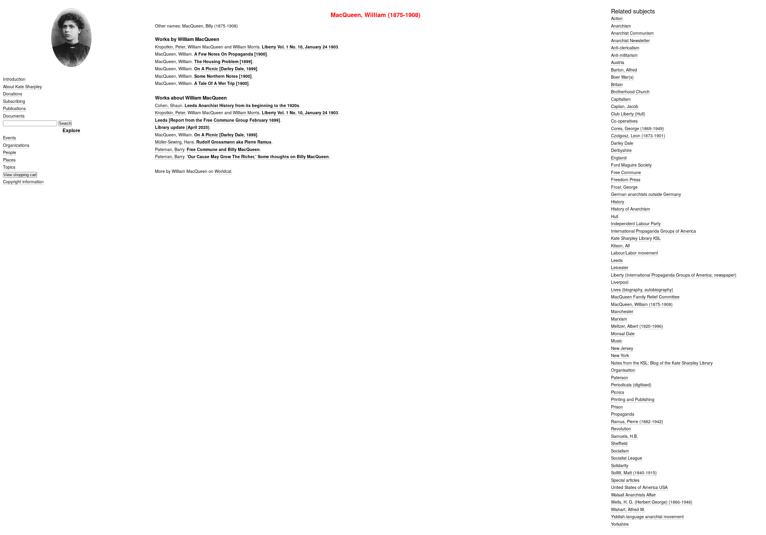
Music (616, 341)
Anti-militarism (624, 55)
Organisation (623, 370)
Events (9, 138)
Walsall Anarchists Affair (633, 495)
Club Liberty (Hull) (628, 114)
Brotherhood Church (630, 91)
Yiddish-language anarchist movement (647, 516)
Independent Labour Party (636, 223)
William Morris (246, 47)
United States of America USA (639, 487)
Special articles (625, 480)
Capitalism (621, 99)
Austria (617, 62)
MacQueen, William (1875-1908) (642, 304)
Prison (617, 407)
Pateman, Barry (169, 149)
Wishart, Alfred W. (628, 509)
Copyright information (23, 182)
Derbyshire (621, 150)
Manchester (622, 311)
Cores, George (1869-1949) (637, 128)
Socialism (620, 451)
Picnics (617, 392)
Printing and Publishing (632, 399)
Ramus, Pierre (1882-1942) (637, 421)
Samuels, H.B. (624, 436)
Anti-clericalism (625, 48)
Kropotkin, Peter (170, 47)
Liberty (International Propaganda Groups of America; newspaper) (673, 275)
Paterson (619, 377)
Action (617, 18)
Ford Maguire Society (631, 165)
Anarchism (621, 26)
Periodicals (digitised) (631, 385)
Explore (71, 130)
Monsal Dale (623, 333)
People (9, 152)
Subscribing (14, 101)
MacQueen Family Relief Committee (645, 297)
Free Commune (626, 172)
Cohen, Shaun (168, 105)
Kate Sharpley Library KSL (636, 238)
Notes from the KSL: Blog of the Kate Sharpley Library (662, 363)
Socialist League (626, 458)
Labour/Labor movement (634, 253)
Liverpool (619, 282)
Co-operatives (624, 121)
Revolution (621, 429)
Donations (12, 94)
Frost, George (624, 187)
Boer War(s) (622, 77)
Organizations (16, 145)
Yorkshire (620, 524)
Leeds (617, 260)
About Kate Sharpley (22, 86)
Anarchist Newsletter (630, 40)
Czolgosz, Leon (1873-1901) (638, 135)
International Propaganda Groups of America (653, 231)
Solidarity (619, 465)
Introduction (14, 79)
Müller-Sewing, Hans (174, 142)
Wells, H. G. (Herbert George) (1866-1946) (651, 502)
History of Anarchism (630, 209)
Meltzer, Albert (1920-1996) (637, 326)
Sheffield (619, 443)
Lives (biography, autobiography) (642, 289)
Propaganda (622, 414)
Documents (14, 116)
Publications (14, 108)
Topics (9, 167)
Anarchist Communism (632, 33)
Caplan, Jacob (624, 106)
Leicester (619, 267)
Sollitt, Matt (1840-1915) (634, 472)
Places (9, 160)
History (617, 202)
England (619, 158)
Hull (614, 216)
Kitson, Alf (620, 246)
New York (620, 355)
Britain (617, 84)
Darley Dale (622, 143)
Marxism (619, 319)
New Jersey (622, 348)
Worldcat (223, 171)
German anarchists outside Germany (646, 194)
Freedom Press (625, 179)
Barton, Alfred (624, 70)
